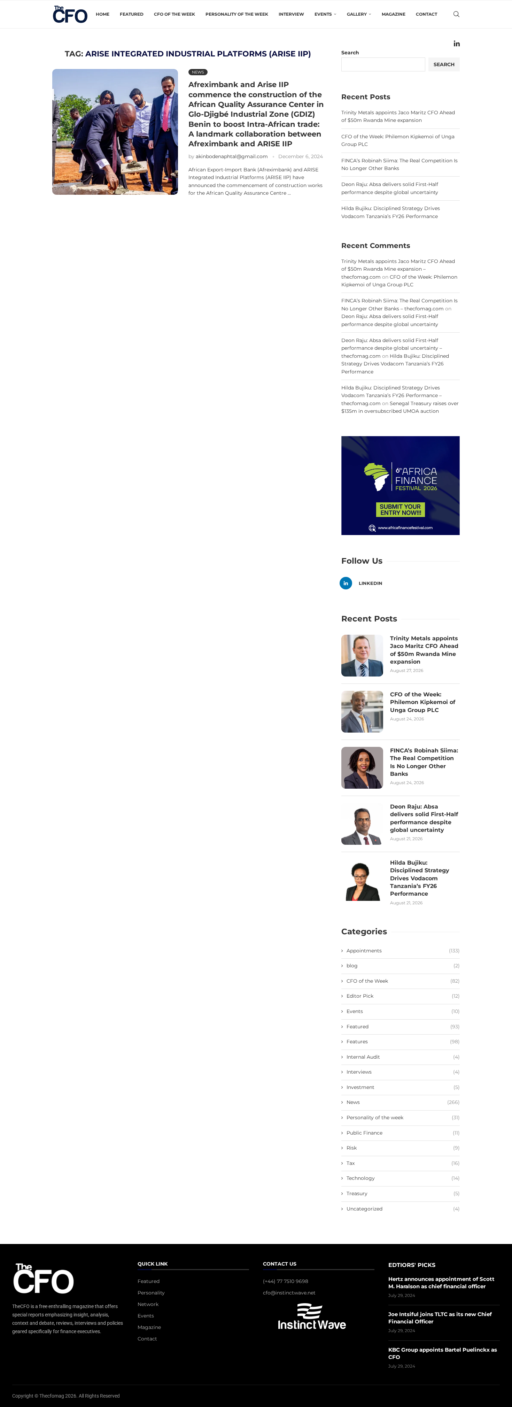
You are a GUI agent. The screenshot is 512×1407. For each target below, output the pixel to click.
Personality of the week (236, 14)
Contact (426, 14)
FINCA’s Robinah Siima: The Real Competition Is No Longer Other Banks (424, 762)
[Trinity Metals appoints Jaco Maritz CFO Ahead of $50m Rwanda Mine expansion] (362, 656)
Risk (403, 1148)
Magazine (393, 14)
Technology (403, 1178)
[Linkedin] (457, 43)
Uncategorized (403, 1209)
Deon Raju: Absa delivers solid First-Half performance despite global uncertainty (424, 818)
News (403, 1102)
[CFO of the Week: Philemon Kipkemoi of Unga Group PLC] (362, 712)
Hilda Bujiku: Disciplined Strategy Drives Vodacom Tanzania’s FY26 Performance (395, 364)
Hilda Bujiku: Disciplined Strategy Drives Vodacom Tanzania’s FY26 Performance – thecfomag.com (391, 396)
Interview (291, 14)
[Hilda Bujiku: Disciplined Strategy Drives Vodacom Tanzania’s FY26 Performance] (362, 880)
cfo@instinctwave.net (289, 1292)
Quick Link (153, 1264)
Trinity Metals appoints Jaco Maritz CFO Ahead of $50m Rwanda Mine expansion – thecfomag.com (398, 269)
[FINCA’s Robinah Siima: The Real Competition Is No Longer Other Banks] (362, 768)
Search (444, 64)
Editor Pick (403, 996)
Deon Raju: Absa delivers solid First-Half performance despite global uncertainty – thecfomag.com (391, 348)
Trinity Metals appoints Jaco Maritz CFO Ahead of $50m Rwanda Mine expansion (424, 650)
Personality (151, 1292)
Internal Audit (403, 1057)
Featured (131, 14)
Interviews (403, 1072)
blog (403, 966)
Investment (403, 1087)
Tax (403, 1163)
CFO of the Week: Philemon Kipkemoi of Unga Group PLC (422, 702)
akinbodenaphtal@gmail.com (232, 156)
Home (102, 14)
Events (403, 1011)
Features (403, 1041)
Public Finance (403, 1133)
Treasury (403, 1193)
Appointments (403, 951)
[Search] (456, 14)
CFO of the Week (174, 14)
